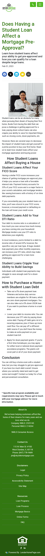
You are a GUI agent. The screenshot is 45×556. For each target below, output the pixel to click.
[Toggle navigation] (40, 4)
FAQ (22, 522)
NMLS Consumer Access (23, 432)
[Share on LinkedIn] (16, 74)
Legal (22, 470)
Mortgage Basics (22, 511)
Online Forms (22, 517)
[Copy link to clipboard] (28, 74)
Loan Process (22, 506)
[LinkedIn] (25, 548)
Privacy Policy (22, 475)
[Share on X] (10, 74)
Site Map (22, 486)
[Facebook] (21, 548)
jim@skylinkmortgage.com (22, 455)
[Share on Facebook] (4, 74)
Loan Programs (22, 501)
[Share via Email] (22, 74)
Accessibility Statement (22, 481)
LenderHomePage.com (30, 552)
